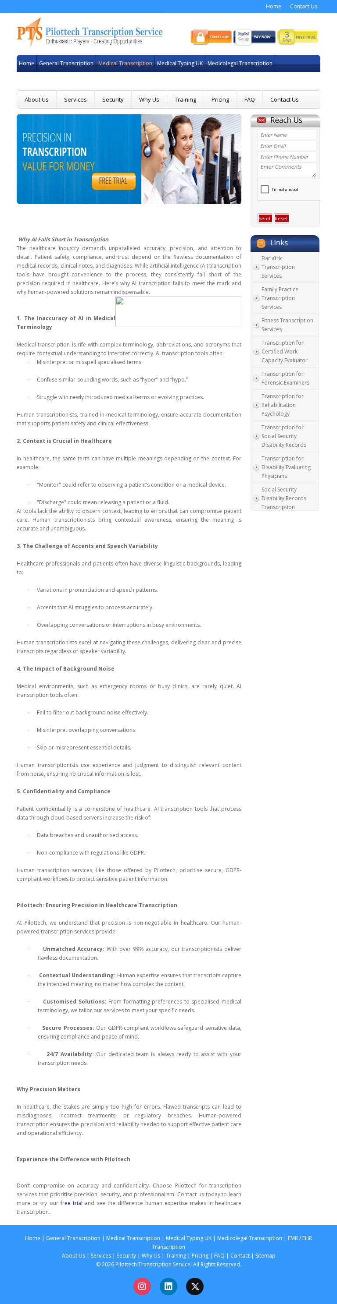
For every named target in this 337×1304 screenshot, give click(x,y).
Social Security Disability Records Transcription (284, 498)
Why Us (149, 99)
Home (273, 6)
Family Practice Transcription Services (280, 298)
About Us (37, 99)
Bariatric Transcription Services (278, 266)
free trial (71, 1203)
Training (185, 99)
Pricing (220, 99)
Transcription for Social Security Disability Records (284, 436)
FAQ (249, 99)
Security (113, 99)
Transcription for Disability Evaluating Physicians (286, 467)
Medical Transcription (114, 63)
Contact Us (303, 6)
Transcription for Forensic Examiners (285, 378)
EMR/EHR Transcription (35, 81)
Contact (240, 1255)
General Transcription (55, 63)
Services (75, 99)
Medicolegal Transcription (226, 63)
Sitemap (265, 1255)
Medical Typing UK (170, 63)
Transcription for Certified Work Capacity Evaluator (285, 351)
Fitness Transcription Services (287, 325)
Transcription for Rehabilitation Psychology (283, 404)
